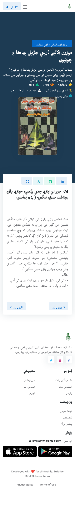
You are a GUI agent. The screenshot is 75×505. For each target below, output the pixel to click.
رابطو (69, 392)
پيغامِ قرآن (66, 422)
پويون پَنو (57, 306)
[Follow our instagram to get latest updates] (60, 359)
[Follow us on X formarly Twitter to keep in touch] (51, 359)
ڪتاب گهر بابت (63, 379)
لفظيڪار (67, 416)
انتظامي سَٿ (65, 385)
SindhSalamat (33, 475)
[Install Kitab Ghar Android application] (55, 450)
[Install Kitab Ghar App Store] (20, 450)
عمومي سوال (28, 385)
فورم (32, 392)
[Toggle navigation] (25, 6)
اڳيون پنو (17, 306)
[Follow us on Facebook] (69, 359)
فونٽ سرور (66, 410)
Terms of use (48, 483)
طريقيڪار (29, 379)
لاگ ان (14, 6)
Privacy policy (25, 483)
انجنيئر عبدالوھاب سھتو (23, 89)
